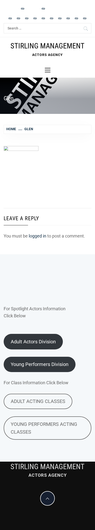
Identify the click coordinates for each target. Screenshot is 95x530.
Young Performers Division (39, 364)
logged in (37, 235)
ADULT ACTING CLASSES (38, 401)
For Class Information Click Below (36, 382)
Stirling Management (47, 46)
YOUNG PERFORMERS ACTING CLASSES (44, 428)
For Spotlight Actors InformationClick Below (35, 312)
